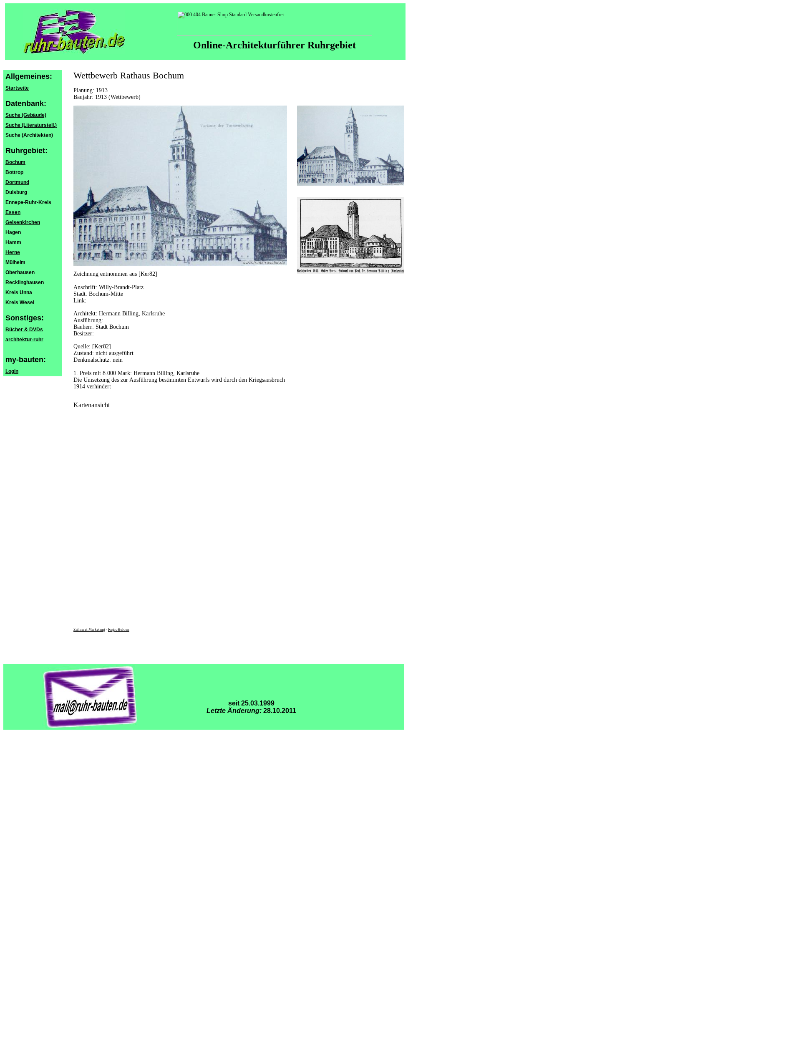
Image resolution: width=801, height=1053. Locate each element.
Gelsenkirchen (22, 222)
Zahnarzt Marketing (89, 629)
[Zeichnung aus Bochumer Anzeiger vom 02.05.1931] (350, 272)
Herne (12, 252)
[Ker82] (101, 346)
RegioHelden (118, 629)
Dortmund (17, 182)
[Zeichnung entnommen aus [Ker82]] (350, 184)
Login (11, 371)
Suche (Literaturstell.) (31, 125)
